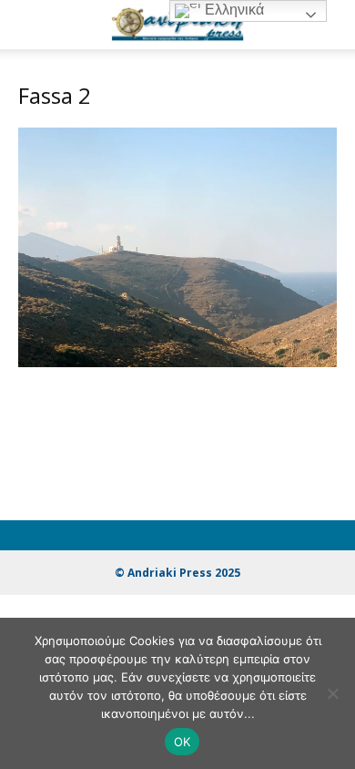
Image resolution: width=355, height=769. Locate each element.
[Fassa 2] (177, 362)
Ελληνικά (232, 9)
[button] (31, 24)
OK (182, 741)
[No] (332, 693)
